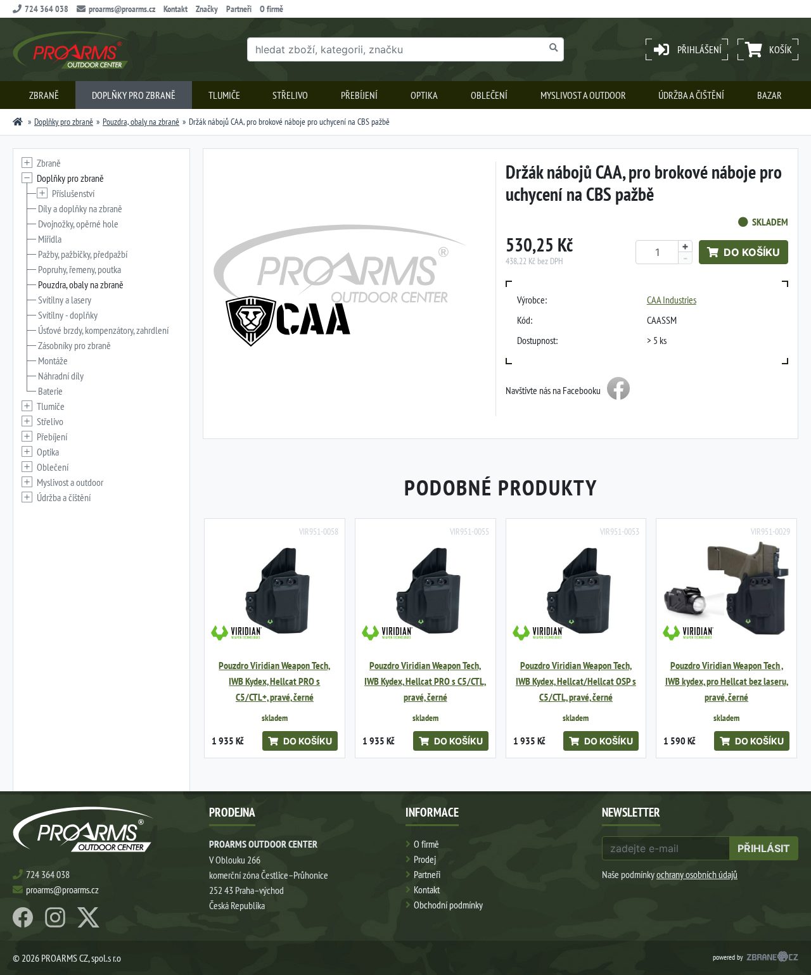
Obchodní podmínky (448, 904)
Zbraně (44, 95)
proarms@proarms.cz (122, 9)
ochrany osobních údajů (697, 874)
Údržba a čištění (691, 95)
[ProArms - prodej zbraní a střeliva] (18, 121)
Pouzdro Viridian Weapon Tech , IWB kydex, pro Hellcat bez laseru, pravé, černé (726, 681)
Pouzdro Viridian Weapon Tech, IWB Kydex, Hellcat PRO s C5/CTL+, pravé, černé (274, 681)
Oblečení (489, 95)
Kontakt (175, 9)
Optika (424, 95)
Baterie (50, 391)
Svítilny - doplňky (68, 315)
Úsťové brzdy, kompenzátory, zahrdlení (103, 330)
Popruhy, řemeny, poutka (79, 269)
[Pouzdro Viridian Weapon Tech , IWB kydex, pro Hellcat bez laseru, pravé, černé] (726, 589)
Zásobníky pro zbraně (74, 345)
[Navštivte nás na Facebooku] (618, 390)
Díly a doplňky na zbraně (80, 208)
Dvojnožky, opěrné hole (78, 223)
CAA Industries (671, 299)
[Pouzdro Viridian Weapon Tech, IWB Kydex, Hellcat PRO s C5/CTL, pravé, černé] (425, 589)
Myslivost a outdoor (583, 95)
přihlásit (764, 848)
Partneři (239, 9)
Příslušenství (73, 193)
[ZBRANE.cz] (772, 957)
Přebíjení (359, 95)
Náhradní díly (61, 375)
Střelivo (290, 95)
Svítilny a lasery (64, 299)
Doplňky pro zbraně (134, 95)
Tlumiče (224, 95)
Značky (207, 9)
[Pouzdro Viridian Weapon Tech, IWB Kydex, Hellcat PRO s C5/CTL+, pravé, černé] (275, 589)
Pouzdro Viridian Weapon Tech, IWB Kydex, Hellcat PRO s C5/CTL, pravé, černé (425, 681)
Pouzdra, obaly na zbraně (141, 121)
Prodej (425, 859)
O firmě (271, 9)
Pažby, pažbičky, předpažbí (82, 254)
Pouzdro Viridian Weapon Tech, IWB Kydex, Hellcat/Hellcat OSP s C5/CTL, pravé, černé (576, 681)
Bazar (769, 95)
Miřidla (49, 239)
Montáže (53, 360)
